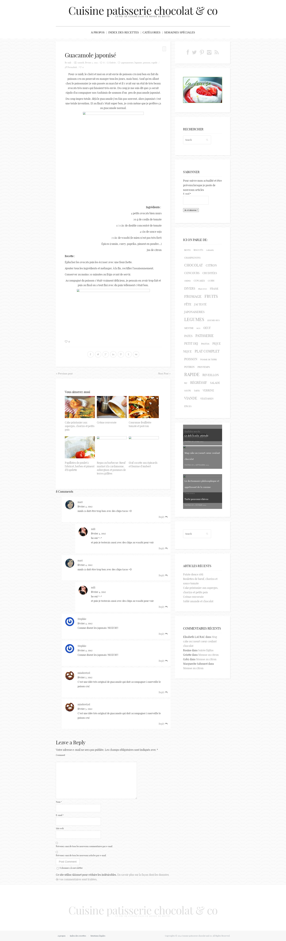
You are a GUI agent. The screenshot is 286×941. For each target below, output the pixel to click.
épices (188, 406)
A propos (98, 32)
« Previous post (64, 373)
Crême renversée (107, 422)
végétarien (207, 398)
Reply (162, 516)
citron (211, 265)
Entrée (112, 62)
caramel (210, 250)
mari (80, 502)
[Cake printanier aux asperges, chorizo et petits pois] (80, 407)
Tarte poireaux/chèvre (196, 499)
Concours (191, 273)
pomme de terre (208, 359)
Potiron (189, 366)
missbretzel (84, 672)
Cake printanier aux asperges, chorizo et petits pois (79, 426)
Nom (59, 802)
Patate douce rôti (193, 574)
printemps (204, 367)
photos (205, 343)
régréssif (198, 383)
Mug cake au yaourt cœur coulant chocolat (200, 641)
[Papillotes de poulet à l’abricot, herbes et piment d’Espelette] (80, 447)
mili (69, 62)
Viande (190, 398)
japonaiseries (127, 62)
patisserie (204, 336)
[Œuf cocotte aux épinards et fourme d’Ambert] (144, 447)
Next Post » (164, 373)
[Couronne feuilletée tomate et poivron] (144, 407)
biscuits (198, 250)
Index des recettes (123, 32)
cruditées (209, 273)
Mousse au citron (208, 655)
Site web (60, 828)
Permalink (72, 67)
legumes (138, 62)
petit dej (191, 343)
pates (188, 336)
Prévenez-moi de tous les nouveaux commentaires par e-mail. (84, 846)
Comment (60, 755)
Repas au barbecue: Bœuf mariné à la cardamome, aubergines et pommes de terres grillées (111, 468)
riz (185, 383)
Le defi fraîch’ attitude (196, 435)
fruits (211, 296)
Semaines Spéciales (179, 32)
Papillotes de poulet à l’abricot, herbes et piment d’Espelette (79, 466)
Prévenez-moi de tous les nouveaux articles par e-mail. (81, 855)
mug (198, 328)
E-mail (60, 815)
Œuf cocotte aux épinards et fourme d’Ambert (143, 464)
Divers (189, 288)
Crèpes (187, 281)
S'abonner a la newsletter (71, 868)
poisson (146, 62)
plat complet (207, 351)
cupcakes (199, 280)
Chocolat (193, 265)
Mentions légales (97, 936)
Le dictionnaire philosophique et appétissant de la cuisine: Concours (202, 487)
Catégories (151, 32)
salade (215, 383)
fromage (193, 296)
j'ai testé (200, 304)
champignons (192, 257)
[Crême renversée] (112, 407)
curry (211, 280)
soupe (187, 390)
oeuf (207, 328)
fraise (214, 288)
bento (187, 250)
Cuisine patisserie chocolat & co (142, 11)
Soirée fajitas (205, 650)
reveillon (210, 375)
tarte (197, 390)
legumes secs (213, 320)
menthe (188, 328)
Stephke (82, 618)
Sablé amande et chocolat (198, 601)
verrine (208, 390)
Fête (187, 304)
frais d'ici (202, 289)
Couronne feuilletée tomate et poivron (140, 424)
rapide (154, 62)
